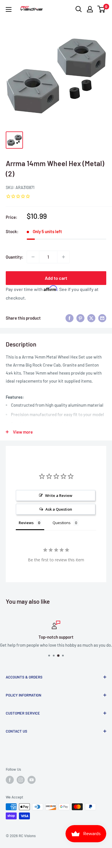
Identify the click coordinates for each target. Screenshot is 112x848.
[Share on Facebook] (69, 318)
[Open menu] (8, 9)
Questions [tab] (62, 522)
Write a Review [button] (58, 495)
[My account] (90, 9)
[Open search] (79, 9)
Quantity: (14, 256)
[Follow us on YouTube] (32, 780)
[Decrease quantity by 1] (33, 257)
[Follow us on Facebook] (10, 780)
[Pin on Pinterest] (80, 318)
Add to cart (56, 278)
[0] (101, 9)
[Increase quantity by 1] (63, 257)
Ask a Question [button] (58, 509)
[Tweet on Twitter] (91, 318)
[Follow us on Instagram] (21, 780)
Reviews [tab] (26, 522)
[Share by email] (102, 318)
